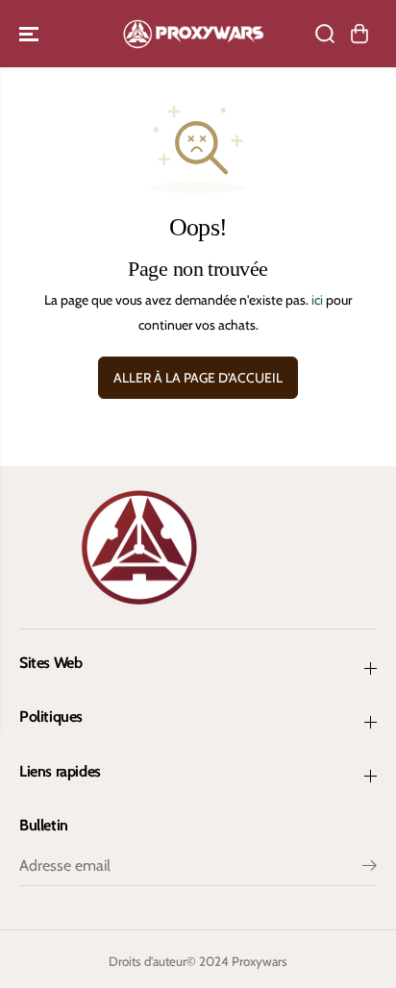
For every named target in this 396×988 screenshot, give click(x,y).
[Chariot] (359, 33)
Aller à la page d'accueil (198, 377)
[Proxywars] (193, 33)
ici (317, 300)
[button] (30, 33)
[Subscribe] (369, 868)
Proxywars (259, 961)
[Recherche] (325, 33)
